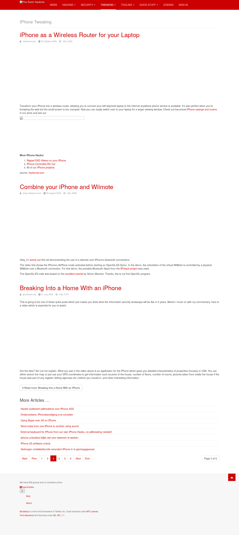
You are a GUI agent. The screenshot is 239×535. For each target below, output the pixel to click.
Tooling (126, 4)
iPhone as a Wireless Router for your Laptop (79, 34)
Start (24, 458)
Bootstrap (24, 511)
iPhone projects (45, 167)
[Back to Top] (232, 477)
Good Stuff (148, 4)
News (53, 4)
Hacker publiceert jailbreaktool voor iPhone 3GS (47, 408)
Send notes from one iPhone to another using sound (50, 426)
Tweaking (107, 4)
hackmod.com (36, 172)
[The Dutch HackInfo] (32, 2)
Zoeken (168, 4)
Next (78, 458)
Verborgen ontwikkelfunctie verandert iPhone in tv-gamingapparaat (57, 449)
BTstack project (129, 268)
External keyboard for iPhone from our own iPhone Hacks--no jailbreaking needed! (66, 432)
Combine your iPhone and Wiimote (66, 186)
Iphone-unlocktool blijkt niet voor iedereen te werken (49, 437)
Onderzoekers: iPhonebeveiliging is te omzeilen (47, 414)
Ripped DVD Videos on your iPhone (46, 160)
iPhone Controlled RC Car (41, 164)
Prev (34, 458)
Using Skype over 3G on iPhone (38, 420)
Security (87, 4)
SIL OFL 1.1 (58, 515)
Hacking (67, 4)
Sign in (183, 4)
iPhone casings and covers (202, 109)
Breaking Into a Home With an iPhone (70, 287)
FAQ (28, 496)
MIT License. (92, 511)
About (29, 502)
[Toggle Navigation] (22, 491)
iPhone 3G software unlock (35, 443)
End (87, 458)
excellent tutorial (74, 273)
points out (35, 259)
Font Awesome (27, 515)
